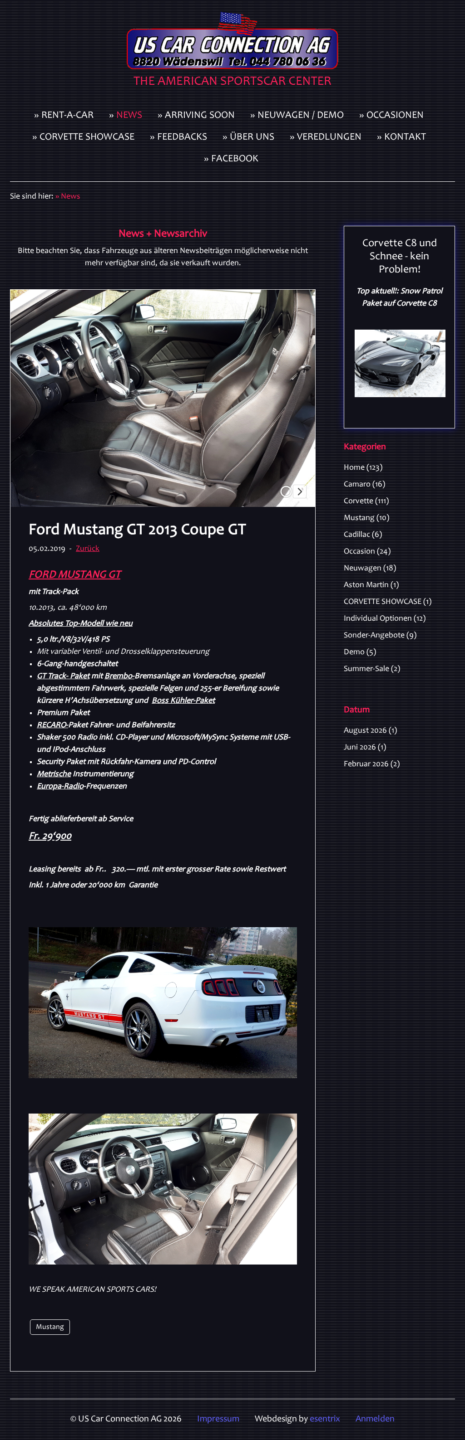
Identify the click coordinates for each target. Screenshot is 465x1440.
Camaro (364, 485)
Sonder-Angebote (380, 636)
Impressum (218, 1419)
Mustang (50, 1327)
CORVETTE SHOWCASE (387, 602)
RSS (451, 466)
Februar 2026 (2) (372, 764)
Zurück (87, 549)
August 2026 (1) (370, 731)
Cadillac (363, 535)
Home (363, 468)
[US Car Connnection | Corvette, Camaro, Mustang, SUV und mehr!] (232, 53)
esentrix (325, 1419)
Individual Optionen (384, 619)
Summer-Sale (372, 669)
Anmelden (375, 1419)
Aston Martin (371, 585)
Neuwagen (370, 568)
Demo (360, 652)
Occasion (367, 552)
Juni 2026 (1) (365, 748)
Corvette (366, 501)
